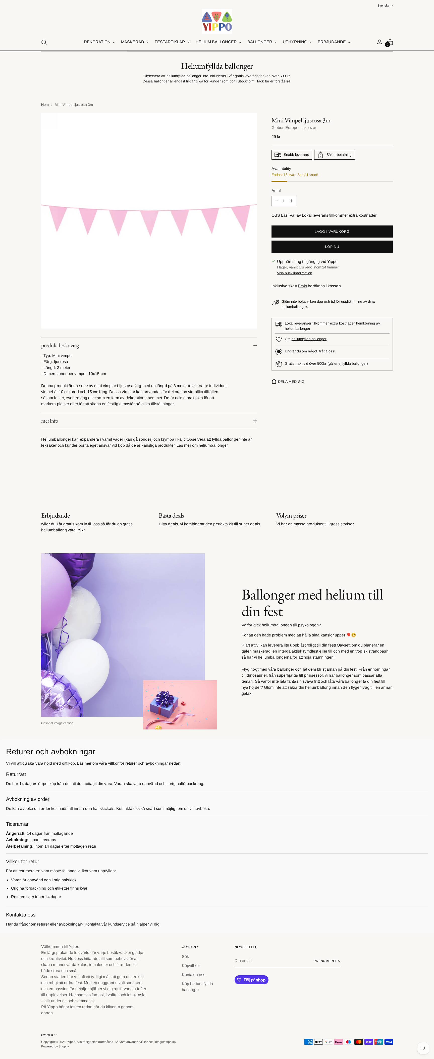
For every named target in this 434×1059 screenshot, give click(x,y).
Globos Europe (285, 127)
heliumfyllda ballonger (309, 339)
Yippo (71, 1042)
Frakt (302, 286)
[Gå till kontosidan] (379, 42)
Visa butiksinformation (294, 273)
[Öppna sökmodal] (44, 42)
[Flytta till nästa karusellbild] (388, 484)
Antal (276, 191)
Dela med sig (291, 382)
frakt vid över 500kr (310, 363)
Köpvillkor (191, 965)
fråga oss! (327, 351)
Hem (45, 105)
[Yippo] (217, 21)
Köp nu (332, 247)
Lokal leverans (315, 215)
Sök (185, 956)
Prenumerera (327, 961)
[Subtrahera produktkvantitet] (276, 201)
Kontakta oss (193, 975)
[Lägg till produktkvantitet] (291, 201)
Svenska (383, 5)
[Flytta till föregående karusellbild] (377, 484)
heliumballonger (213, 445)
